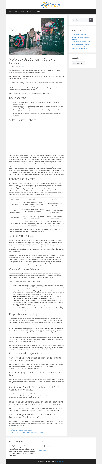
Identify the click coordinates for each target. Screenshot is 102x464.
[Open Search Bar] (94, 11)
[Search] (91, 20)
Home (9, 11)
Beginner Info (30, 11)
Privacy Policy (42, 450)
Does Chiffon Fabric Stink (79, 34)
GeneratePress (60, 461)
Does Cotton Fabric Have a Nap (81, 41)
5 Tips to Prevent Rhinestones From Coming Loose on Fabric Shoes (27, 432)
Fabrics (22, 11)
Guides (38, 11)
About (15, 11)
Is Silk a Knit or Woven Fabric (80, 48)
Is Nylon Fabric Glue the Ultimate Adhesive (21, 430)
